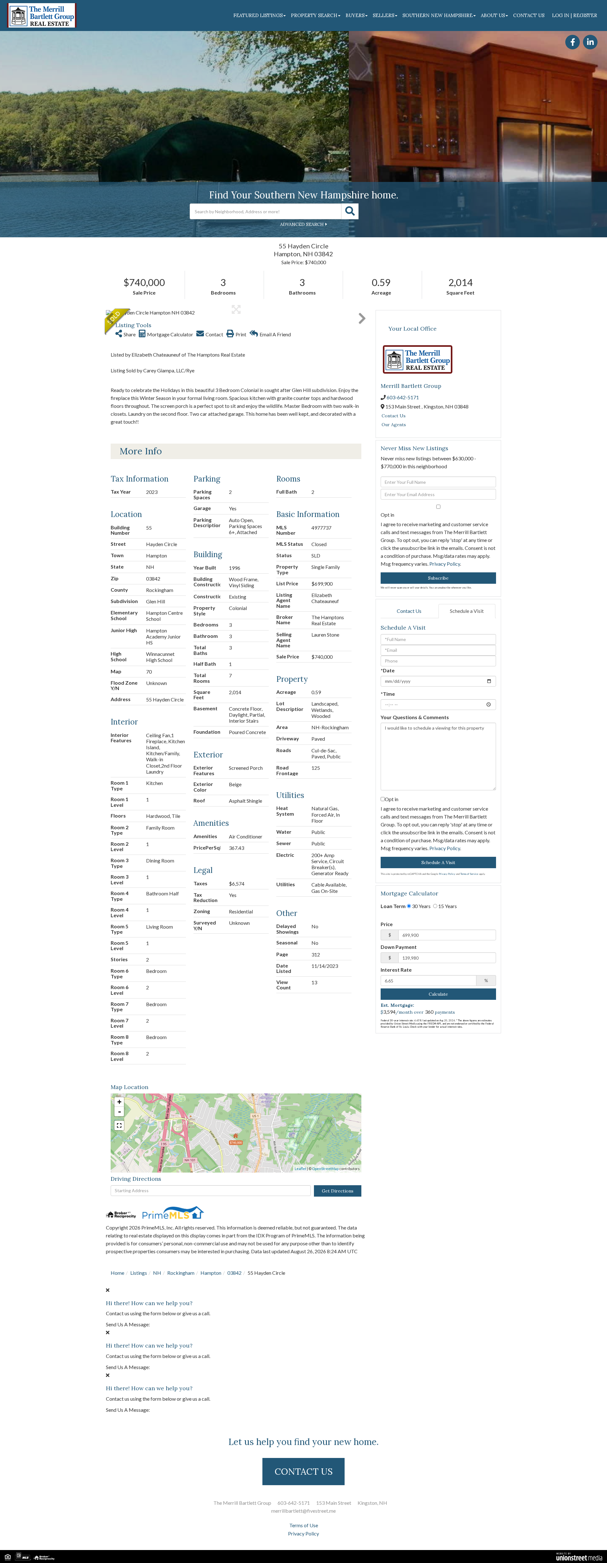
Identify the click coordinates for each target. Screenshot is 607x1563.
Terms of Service (469, 873)
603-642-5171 (403, 397)
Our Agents (394, 424)
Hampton (210, 1273)
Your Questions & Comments (415, 717)
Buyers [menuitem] (355, 15)
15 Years (447, 906)
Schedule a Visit (467, 611)
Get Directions (337, 1191)
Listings (138, 1273)
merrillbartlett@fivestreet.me (303, 1511)
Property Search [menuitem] (314, 15)
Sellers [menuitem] (383, 15)
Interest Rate (396, 970)
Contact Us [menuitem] (528, 15)
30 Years (421, 906)
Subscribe (438, 578)
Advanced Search (302, 224)
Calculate (438, 994)
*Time (388, 694)
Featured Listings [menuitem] (258, 15)
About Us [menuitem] (493, 15)
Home (117, 1273)
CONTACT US (304, 1471)
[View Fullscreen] (119, 1125)
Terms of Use (303, 1525)
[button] (350, 211)
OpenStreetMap (325, 1169)
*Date (388, 670)
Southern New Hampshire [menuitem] (437, 15)
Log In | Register (574, 15)
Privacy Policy (444, 564)
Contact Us (394, 416)
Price (387, 924)
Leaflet (300, 1169)
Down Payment (399, 947)
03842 (234, 1273)
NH (157, 1273)
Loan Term (393, 906)
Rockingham (180, 1273)
